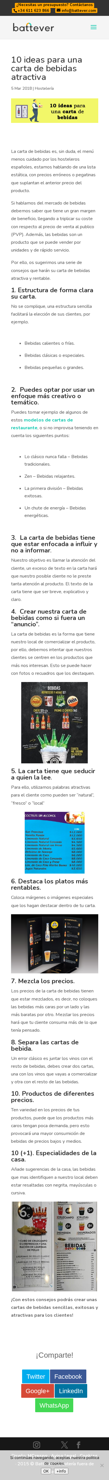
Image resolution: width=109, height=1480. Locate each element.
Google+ (38, 1391)
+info (61, 1471)
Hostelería (44, 88)
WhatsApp (54, 1405)
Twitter (35, 1376)
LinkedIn (71, 1391)
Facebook (68, 1376)
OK (46, 1471)
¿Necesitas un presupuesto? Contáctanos (54, 5)
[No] (102, 1465)
